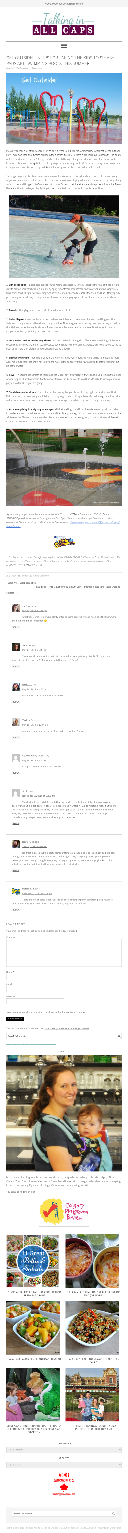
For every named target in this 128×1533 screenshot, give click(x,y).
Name (10, 972)
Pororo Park (28, 888)
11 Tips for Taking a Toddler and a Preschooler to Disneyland (93, 1427)
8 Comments (37, 68)
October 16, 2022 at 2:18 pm (37, 893)
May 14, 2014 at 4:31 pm (34, 689)
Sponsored (44, 576)
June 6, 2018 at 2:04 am (34, 846)
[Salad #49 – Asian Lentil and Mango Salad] (33, 1353)
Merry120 (27, 684)
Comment (11, 937)
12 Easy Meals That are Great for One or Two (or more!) (93, 1293)
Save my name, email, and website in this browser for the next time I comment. (46, 1012)
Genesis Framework (86, 1528)
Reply (15, 627)
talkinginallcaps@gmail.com (68, 3)
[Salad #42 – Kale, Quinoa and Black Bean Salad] (92, 1353)
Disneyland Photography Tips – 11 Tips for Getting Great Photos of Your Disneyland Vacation (34, 1429)
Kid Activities (22, 576)
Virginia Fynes (29, 720)
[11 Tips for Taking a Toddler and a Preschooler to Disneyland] (92, 1420)
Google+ (49, 3)
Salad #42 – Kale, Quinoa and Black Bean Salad (93, 1360)
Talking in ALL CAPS (64, 24)
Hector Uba (28, 841)
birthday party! (78, 899)
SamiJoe (26, 645)
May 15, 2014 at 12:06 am (35, 724)
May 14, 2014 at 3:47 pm (34, 649)
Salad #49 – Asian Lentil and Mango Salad (34, 1359)
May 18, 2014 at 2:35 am (34, 760)
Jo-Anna (26, 605)
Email (10, 984)
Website (10, 996)
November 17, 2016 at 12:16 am (38, 795)
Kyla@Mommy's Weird (33, 755)
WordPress (115, 1528)
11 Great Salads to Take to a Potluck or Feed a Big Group (34, 1293)
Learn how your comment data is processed (66, 1028)
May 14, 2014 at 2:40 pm (34, 610)
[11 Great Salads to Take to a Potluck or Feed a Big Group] (33, 1286)
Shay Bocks (54, 1528)
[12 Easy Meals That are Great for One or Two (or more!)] (92, 1286)
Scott (25, 791)
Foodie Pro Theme (35, 1528)
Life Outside (34, 576)
